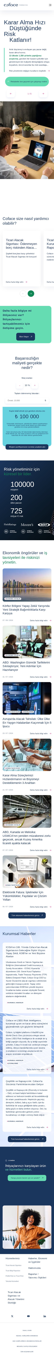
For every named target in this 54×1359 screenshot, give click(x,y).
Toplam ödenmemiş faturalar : (31, 393)
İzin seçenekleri (27, 1351)
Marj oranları (27, 378)
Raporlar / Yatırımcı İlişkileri (37, 1276)
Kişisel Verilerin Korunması (27, 1335)
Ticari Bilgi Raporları (13, 1271)
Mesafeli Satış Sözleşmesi (27, 1346)
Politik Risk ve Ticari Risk (14, 1276)
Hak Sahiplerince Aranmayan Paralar (27, 1341)
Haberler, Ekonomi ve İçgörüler (37, 1260)
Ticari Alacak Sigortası (13, 1265)
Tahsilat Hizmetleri (12, 1281)
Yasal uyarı (27, 1330)
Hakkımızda (34, 1268)
